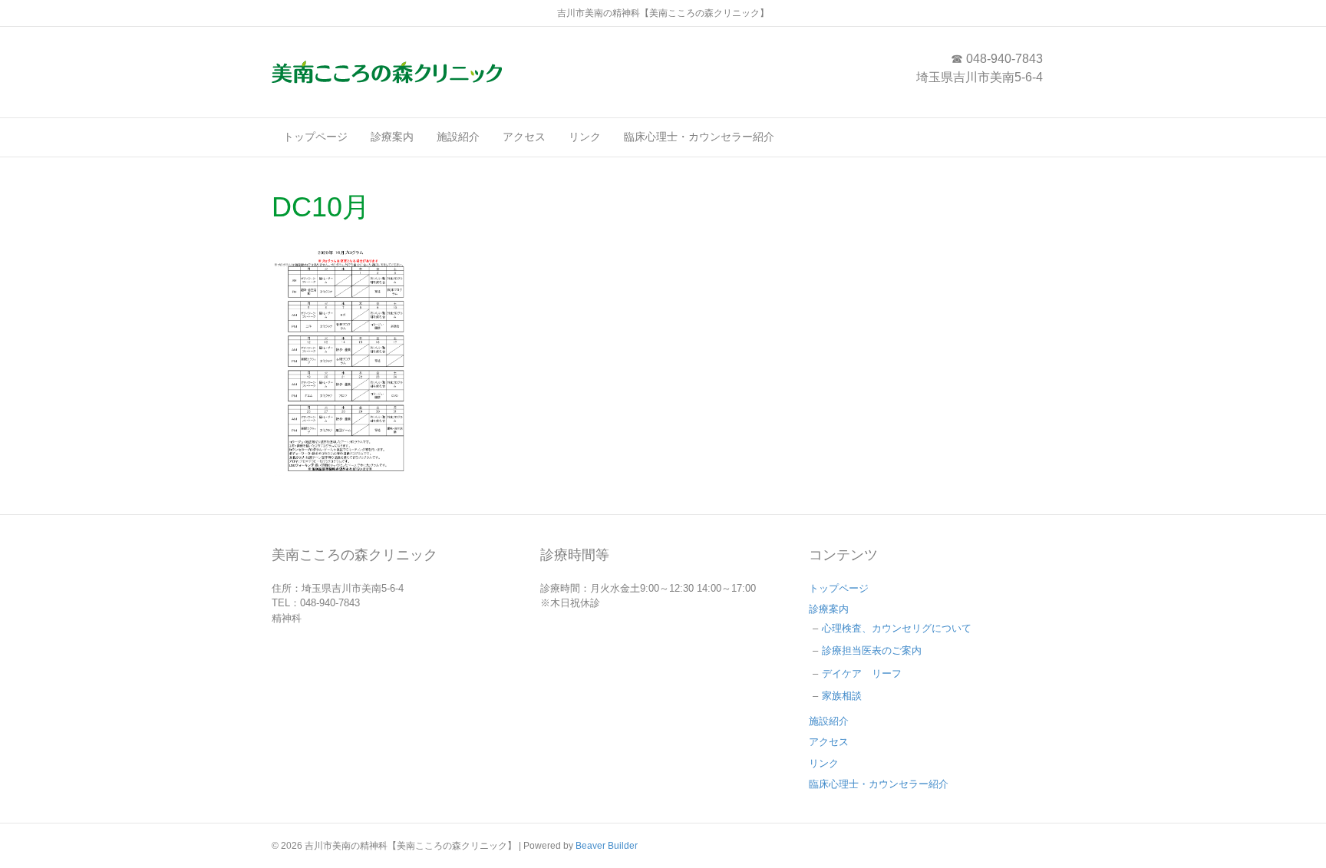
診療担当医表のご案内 (872, 650)
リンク (585, 136)
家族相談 (842, 695)
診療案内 (392, 136)
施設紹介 (458, 136)
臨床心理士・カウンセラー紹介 (699, 136)
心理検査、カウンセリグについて (896, 628)
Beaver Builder (607, 845)
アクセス (524, 136)
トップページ (315, 136)
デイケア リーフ (862, 673)
